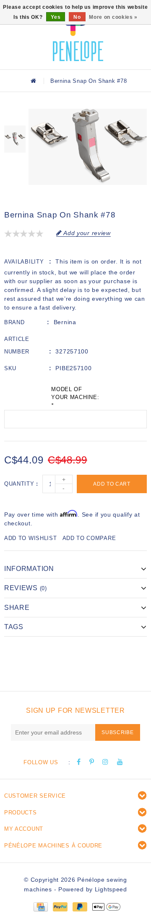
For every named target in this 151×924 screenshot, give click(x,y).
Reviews (25, 587)
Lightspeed (111, 889)
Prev (15, 115)
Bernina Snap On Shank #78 (88, 81)
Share (17, 607)
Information (29, 568)
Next (15, 163)
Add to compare (89, 538)
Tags (13, 626)
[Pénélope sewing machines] (78, 33)
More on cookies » (113, 17)
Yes (55, 17)
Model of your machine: (75, 397)
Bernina (65, 322)
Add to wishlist (30, 538)
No (77, 17)
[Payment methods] (40, 906)
